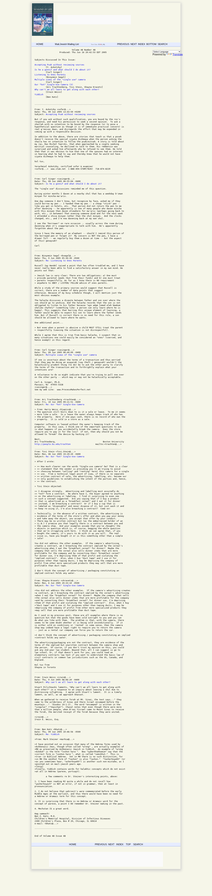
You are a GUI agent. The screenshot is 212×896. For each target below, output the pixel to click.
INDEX (141, 44)
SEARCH (162, 44)
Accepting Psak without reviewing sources (59, 65)
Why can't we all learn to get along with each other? (67, 89)
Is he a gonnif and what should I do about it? (62, 70)
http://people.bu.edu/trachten (53, 444)
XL (104, 44)
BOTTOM (151, 44)
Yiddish (39, 94)
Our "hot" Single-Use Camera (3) (54, 84)
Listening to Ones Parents (50, 74)
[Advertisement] (94, 19)
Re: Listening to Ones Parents (64, 260)
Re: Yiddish (52, 734)
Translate (178, 54)
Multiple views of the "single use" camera (60, 79)
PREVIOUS (123, 44)
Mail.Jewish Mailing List (67, 44)
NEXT (134, 44)
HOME (39, 44)
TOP (128, 844)
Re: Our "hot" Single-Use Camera (65, 404)
